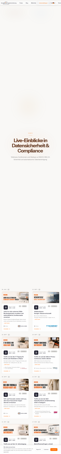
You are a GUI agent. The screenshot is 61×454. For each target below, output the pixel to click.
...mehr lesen (7, 323)
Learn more (6, 452)
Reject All (38, 449)
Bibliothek (33, 3)
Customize (46, 449)
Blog (27, 3)
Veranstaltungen (43, 3)
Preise (21, 3)
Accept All (54, 449)
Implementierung (12, 3)
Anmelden (6, 329)
